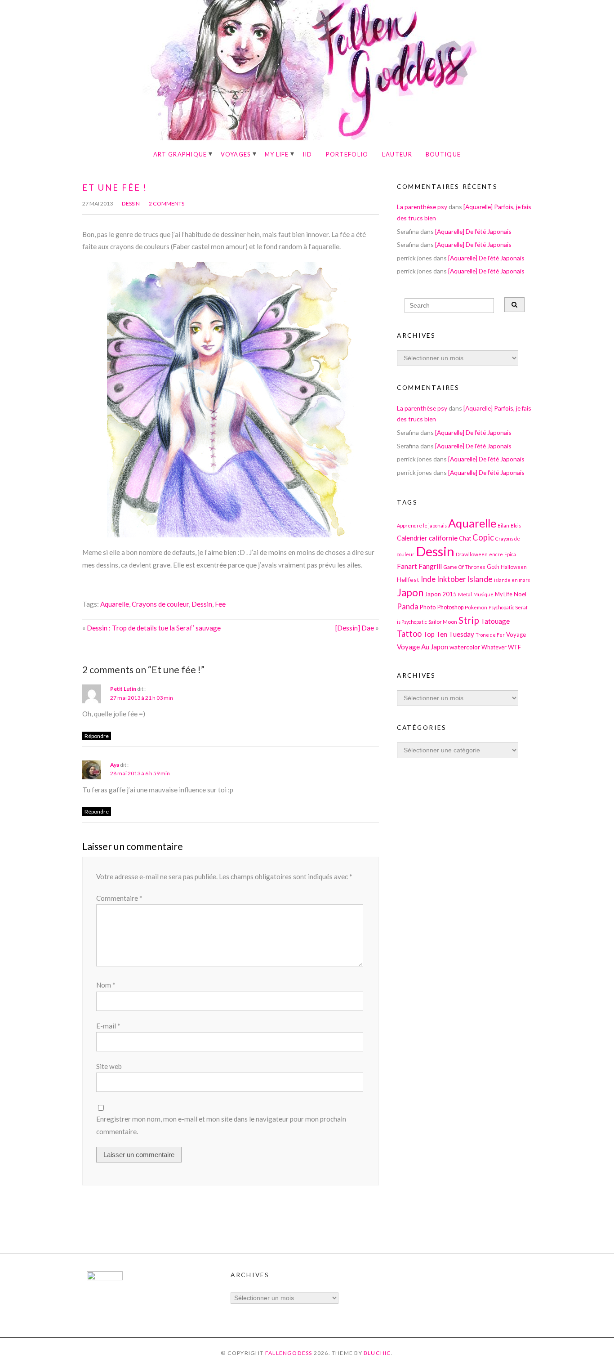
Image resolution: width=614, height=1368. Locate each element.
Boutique (443, 154)
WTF (514, 647)
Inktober (451, 579)
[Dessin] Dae (354, 628)
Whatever (494, 647)
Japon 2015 (441, 594)
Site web (109, 1066)
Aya (114, 764)
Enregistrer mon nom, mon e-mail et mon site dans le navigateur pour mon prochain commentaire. (221, 1125)
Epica (510, 554)
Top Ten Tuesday (448, 634)
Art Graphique (180, 154)
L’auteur (397, 154)
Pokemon (476, 607)
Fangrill (430, 566)
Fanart (407, 566)
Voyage (516, 634)
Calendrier (412, 538)
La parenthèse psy (422, 206)
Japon (410, 592)
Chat (465, 538)
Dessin (131, 203)
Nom (106, 985)
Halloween (514, 566)
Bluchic (378, 1353)
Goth (493, 566)
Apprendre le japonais (422, 525)
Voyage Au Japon (422, 647)
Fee (220, 604)
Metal (465, 594)
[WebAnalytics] (105, 1278)
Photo (428, 607)
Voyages (236, 154)
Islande (480, 579)
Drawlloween (472, 554)
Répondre (97, 736)
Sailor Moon (442, 621)
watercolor (464, 647)
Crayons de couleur (160, 604)
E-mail (108, 1026)
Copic (483, 537)
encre (496, 554)
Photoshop (450, 607)
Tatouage (495, 621)
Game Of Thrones (464, 566)
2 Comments (166, 203)
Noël (520, 594)
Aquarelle (114, 604)
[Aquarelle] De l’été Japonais (473, 231)
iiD (307, 154)
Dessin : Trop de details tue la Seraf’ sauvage (154, 628)
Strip (468, 620)
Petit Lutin (123, 688)
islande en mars (512, 580)
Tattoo (409, 634)
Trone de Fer (490, 635)
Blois (516, 525)
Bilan (503, 525)
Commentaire (119, 898)
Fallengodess (288, 1353)
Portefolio (347, 154)
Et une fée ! (114, 187)
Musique (483, 594)
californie (443, 538)
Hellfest (408, 579)
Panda (407, 606)
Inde (428, 579)
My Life (277, 154)
